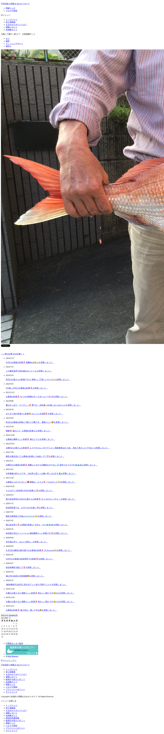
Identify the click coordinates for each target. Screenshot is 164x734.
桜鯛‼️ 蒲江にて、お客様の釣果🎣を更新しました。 (28, 431)
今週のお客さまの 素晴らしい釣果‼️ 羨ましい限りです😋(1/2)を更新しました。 (40, 602)
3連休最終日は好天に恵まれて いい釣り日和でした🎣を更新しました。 (36, 584)
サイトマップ (11, 692)
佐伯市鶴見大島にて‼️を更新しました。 (23, 567)
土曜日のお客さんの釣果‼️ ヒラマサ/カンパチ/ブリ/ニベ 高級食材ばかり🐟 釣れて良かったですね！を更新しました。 (57, 448)
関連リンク (10, 8)
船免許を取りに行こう (15, 679)
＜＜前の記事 (6, 354)
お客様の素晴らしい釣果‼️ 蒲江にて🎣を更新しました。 (30, 439)
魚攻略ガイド (11, 30)
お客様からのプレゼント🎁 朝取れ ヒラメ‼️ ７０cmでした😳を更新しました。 (41, 482)
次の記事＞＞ (18, 354)
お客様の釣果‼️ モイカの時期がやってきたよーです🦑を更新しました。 (37, 397)
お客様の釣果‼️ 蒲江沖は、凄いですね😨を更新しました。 (31, 610)
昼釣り (9, 46)
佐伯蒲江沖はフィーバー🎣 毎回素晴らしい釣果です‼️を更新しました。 (37, 533)
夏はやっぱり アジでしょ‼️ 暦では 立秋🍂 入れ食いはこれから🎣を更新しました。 (43, 405)
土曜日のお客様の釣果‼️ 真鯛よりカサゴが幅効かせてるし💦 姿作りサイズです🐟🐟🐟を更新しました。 (51, 465)
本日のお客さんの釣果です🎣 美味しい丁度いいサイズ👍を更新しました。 (38, 379)
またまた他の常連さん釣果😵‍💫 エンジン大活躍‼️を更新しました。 (34, 414)
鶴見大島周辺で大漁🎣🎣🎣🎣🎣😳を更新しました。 (29, 516)
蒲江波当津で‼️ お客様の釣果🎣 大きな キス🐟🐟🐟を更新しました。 (37, 525)
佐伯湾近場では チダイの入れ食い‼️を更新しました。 (30, 508)
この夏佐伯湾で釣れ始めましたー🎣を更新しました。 (29, 371)
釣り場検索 (10, 22)
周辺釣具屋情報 (12, 718)
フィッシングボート (14, 44)
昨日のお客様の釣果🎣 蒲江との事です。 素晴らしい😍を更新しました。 (37, 422)
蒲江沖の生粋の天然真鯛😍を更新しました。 (25, 576)
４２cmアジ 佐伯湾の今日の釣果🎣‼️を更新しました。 (30, 491)
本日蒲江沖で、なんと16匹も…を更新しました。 (27, 542)
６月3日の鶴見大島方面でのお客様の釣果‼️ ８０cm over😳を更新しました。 (39, 550)
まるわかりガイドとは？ (16, 25)
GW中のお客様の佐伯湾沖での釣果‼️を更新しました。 (30, 559)
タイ (8, 39)
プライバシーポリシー (15, 690)
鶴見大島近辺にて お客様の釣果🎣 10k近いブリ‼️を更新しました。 (35, 456)
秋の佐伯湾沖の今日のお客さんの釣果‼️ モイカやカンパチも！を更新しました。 (41, 499)
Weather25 (13, 615)
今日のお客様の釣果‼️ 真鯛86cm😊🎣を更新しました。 (30, 362)
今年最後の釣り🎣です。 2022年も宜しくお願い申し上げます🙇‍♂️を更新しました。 (41, 473)
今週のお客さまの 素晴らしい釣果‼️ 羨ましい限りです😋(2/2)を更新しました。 (40, 593)
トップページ (11, 20)
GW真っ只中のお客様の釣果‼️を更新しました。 (27, 388)
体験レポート (11, 27)
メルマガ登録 (11, 11)
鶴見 (8, 41)
